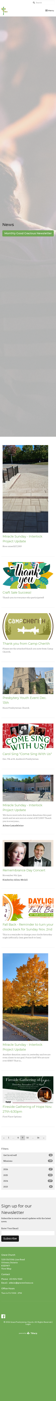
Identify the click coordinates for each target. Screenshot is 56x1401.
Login (28, 1324)
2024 (27, 1181)
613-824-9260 (15, 1279)
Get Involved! (27, 1155)
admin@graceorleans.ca (21, 1283)
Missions (27, 1161)
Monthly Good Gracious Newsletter (28, 233)
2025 (27, 1175)
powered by (27, 1335)
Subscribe (10, 1238)
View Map (6, 1269)
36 (38, 1138)
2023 (27, 1187)
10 (27, 1138)
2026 (27, 1169)
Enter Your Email (9, 1228)
